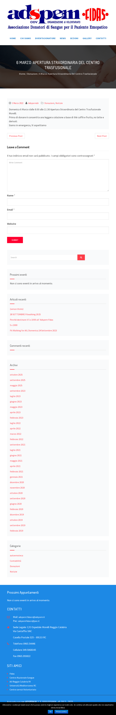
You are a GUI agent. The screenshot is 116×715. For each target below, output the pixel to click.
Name (10, 195)
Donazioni (32, 73)
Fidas (12, 673)
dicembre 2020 (17, 482)
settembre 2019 (17, 525)
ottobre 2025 (16, 374)
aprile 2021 (15, 466)
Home (13, 38)
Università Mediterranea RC (23, 685)
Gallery (87, 38)
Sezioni (74, 38)
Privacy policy (61, 712)
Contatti (101, 38)
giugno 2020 (16, 503)
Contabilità (15, 560)
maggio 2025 (16, 385)
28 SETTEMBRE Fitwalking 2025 (25, 314)
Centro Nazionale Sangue (22, 677)
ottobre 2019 (16, 519)
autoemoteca (16, 555)
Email (10, 209)
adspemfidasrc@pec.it (29, 621)
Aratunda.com (14, 701)
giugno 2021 (16, 455)
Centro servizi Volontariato (23, 689)
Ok (50, 712)
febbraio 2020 (16, 509)
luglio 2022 (15, 423)
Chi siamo (25, 38)
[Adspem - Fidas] (58, 17)
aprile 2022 (15, 428)
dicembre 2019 (17, 514)
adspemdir (33, 103)
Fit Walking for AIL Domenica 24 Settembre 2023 (33, 330)
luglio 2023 (15, 396)
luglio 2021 (15, 450)
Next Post (102, 136)
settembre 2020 (17, 498)
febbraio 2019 (16, 530)
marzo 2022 (15, 433)
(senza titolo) (16, 309)
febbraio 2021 (16, 471)
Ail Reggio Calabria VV (20, 681)
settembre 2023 (17, 390)
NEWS (63, 38)
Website (11, 223)
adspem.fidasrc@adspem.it (32, 617)
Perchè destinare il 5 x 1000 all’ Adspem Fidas (31, 319)
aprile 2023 (15, 412)
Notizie (59, 103)
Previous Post (16, 136)
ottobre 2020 (16, 493)
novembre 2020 (17, 487)
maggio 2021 (16, 460)
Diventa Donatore (45, 38)
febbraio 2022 (16, 439)
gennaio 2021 (16, 476)
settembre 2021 (17, 444)
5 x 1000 (13, 325)
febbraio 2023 (16, 417)
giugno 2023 (16, 401)
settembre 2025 (17, 380)
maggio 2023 (16, 406)
